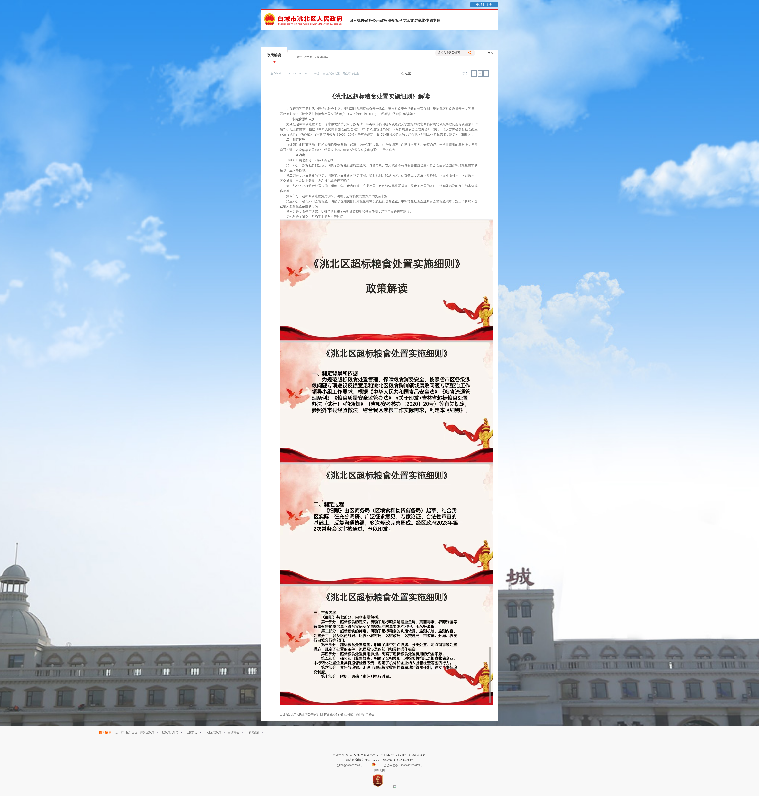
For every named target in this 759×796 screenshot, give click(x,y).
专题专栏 (433, 20)
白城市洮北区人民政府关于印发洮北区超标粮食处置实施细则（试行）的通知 (327, 714)
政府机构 (357, 20)
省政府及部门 (170, 732)
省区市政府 (214, 732)
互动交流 (403, 20)
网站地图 (379, 770)
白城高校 (233, 732)
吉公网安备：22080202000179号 (403, 765)
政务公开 (372, 20)
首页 (299, 57)
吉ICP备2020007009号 (349, 765)
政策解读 (322, 57)
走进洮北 (418, 20)
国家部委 (191, 732)
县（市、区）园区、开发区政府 (134, 732)
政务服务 (387, 20)
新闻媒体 (254, 732)
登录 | (480, 4)
